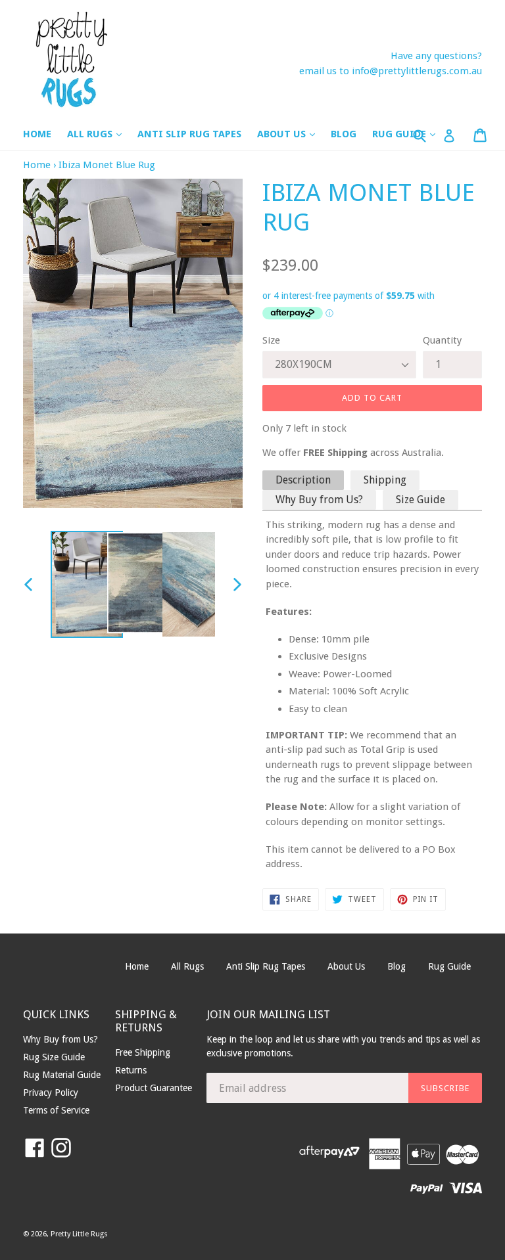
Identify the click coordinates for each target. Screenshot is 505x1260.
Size (271, 340)
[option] (78, 584)
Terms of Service (56, 1110)
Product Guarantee (153, 1088)
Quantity (442, 340)
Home (37, 134)
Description (303, 480)
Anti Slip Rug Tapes (189, 134)
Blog (343, 134)
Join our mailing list (268, 1014)
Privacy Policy (50, 1092)
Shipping (385, 480)
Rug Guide (449, 966)
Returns (131, 1070)
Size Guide (420, 499)
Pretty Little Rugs (79, 1234)
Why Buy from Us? (319, 499)
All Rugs (101, 133)
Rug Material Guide (62, 1074)
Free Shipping (142, 1052)
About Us (292, 133)
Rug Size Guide (54, 1057)
